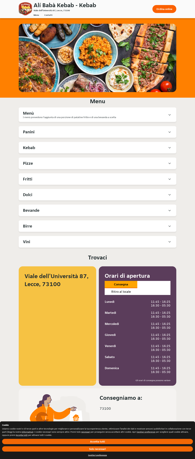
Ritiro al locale (121, 292)
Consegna (121, 284)
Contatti (48, 15)
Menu (36, 15)
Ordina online (164, 9)
